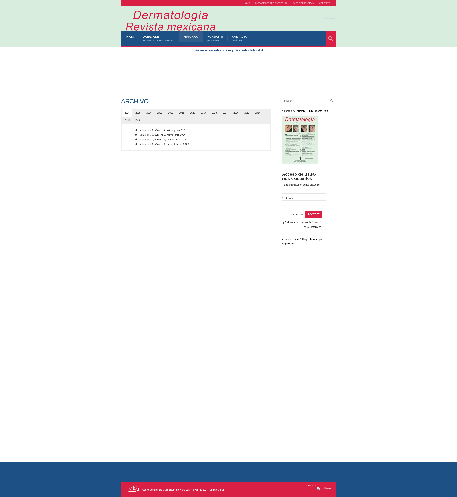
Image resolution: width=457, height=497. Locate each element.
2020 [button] (192, 113)
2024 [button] (148, 113)
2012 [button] (137, 120)
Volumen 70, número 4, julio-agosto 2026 (163, 130)
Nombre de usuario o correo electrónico (301, 185)
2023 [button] (159, 113)
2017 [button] (225, 113)
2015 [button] (246, 113)
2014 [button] (257, 113)
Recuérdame (297, 214)
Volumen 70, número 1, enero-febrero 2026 (164, 144)
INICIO (130, 36)
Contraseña (287, 198)
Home (247, 3)
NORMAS (213, 38)
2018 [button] (214, 113)
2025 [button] (137, 113)
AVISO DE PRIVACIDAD (303, 3)
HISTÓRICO (190, 36)
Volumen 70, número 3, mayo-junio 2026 (163, 134)
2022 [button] (170, 113)
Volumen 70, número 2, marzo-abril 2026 (163, 139)
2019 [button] (203, 113)
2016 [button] (235, 113)
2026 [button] (127, 113)
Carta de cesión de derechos (271, 3)
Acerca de (158, 38)
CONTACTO (324, 3)
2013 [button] (127, 120)
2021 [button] (181, 113)
